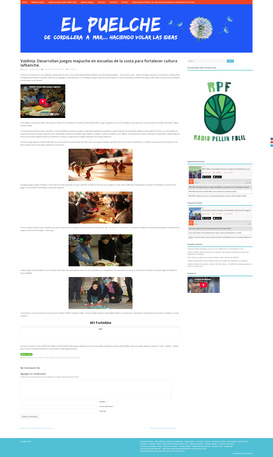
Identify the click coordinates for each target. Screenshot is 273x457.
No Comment (72, 69)
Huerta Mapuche (232, 441)
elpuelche (25, 69)
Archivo (125, 2)
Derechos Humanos (211, 444)
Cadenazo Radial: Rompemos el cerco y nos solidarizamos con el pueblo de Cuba (215, 249)
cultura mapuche (50, 358)
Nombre (103, 402)
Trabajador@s (228, 446)
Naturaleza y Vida (217, 446)
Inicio (25, 2)
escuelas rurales (60, 358)
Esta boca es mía (243, 441)
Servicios (101, 2)
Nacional (208, 441)
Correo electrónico (107, 406)
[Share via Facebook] (271, 139)
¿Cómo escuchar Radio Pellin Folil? (62, 2)
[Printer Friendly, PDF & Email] (26, 354)
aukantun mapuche (28, 358)
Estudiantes (143, 444)
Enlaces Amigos (87, 2)
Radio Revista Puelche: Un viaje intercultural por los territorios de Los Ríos (163, 2)
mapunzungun (70, 358)
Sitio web (103, 411)
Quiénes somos (37, 2)
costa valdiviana (39, 358)
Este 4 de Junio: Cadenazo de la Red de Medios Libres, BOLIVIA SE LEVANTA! (213, 257)
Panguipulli (152, 444)
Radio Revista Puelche (146, 441)
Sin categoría (200, 441)
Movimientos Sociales (218, 441)
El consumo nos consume (226, 444)
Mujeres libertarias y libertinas (201, 446)
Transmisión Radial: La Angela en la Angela (162, 428)
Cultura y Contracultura (197, 444)
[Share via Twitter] (271, 146)
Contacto (113, 2)
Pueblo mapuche (53, 69)
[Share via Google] (271, 143)
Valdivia (61, 69)
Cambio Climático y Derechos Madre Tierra (176, 444)
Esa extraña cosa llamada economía (151, 446)
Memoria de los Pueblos (170, 446)
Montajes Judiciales (185, 446)
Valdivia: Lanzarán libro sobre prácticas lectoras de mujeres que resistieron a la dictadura (218, 261)
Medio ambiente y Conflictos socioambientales (169, 441)
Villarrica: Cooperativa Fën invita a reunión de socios (37, 428)
